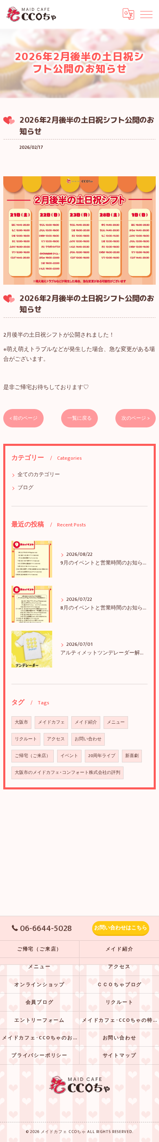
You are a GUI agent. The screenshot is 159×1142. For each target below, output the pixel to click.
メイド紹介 (86, 722)
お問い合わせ (88, 739)
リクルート (26, 739)
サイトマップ (120, 1055)
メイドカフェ (51, 722)
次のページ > (135, 418)
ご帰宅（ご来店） (33, 756)
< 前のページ (23, 418)
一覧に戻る (79, 418)
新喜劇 (132, 756)
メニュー (116, 722)
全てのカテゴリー (39, 474)
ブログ (25, 487)
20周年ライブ (101, 756)
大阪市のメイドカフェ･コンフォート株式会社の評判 (67, 772)
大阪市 (21, 722)
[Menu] (146, 14)
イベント (69, 756)
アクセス (56, 739)
